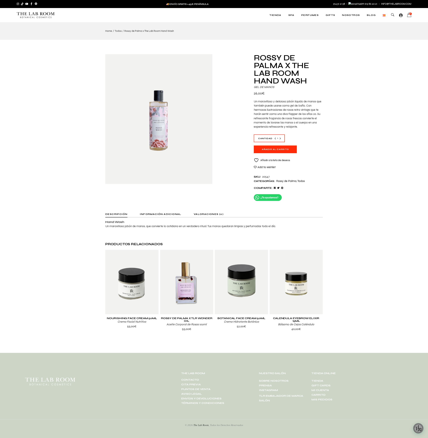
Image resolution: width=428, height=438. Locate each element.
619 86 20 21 (371, 3)
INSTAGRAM (268, 390)
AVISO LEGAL (191, 393)
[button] (265, 167)
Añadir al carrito (275, 149)
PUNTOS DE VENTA (195, 389)
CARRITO (318, 394)
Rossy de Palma (286, 181)
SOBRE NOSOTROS (274, 380)
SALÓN (264, 400)
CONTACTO (190, 379)
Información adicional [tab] (160, 214)
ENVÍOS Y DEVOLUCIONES (201, 398)
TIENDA (317, 380)
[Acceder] (400, 15)
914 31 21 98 (339, 3)
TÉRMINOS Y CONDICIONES (202, 403)
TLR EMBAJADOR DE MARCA (281, 395)
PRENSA (265, 385)
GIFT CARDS (321, 385)
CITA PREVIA (191, 384)
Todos (301, 181)
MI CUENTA (320, 390)
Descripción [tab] (116, 214)
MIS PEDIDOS (321, 399)
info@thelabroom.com (396, 3)
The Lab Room (201, 425)
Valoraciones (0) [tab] (209, 214)
